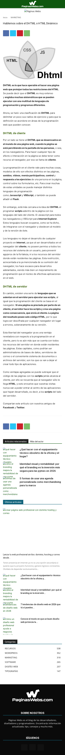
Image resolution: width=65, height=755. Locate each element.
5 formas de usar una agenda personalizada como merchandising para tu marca (40, 482)
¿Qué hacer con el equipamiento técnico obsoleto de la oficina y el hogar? (39, 453)
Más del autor (37, 441)
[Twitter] (13, 33)
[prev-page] (5, 493)
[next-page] (10, 493)
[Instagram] (32, 747)
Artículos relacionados (16, 441)
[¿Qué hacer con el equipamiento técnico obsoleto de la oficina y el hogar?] (10, 456)
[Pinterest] (20, 33)
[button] (5, 4)
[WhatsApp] (27, 33)
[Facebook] (6, 33)
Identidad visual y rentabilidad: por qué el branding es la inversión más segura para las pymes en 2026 (40, 467)
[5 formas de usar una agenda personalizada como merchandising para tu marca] (10, 486)
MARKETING (16, 17)
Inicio (5, 17)
